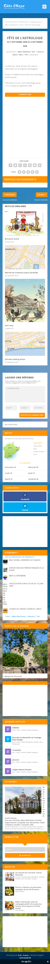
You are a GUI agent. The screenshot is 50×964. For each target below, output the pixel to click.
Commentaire (25, 94)
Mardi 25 (8, 479)
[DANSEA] (8, 729)
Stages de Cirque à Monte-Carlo (25, 609)
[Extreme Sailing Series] (25, 344)
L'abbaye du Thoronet (12, 676)
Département (11, 822)
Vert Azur (9, 325)
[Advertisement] (25, 129)
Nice (33, 52)
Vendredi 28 (33, 479)
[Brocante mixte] (25, 223)
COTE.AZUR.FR (25, 958)
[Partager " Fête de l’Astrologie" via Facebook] (10, 165)
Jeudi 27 (31, 473)
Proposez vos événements (20, 179)
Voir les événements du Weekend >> (20, 557)
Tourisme (25, 825)
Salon (20, 54)
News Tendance (32, 730)
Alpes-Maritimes (24, 52)
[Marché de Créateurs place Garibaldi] (25, 257)
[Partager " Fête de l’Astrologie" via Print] (39, 165)
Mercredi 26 (33, 467)
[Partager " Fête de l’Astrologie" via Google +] (20, 165)
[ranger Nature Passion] (8, 771)
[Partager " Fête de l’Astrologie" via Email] (34, 165)
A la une (8, 820)
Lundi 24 (8, 473)
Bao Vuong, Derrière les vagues (24, 560)
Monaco (31, 616)
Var (38, 616)
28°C (10, 448)
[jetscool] (8, 761)
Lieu (27, 822)
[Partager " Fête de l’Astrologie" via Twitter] (15, 165)
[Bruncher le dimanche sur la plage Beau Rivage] (8, 739)
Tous (7, 616)
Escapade (21, 822)
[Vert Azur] (25, 300)
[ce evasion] (8, 752)
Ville (31, 825)
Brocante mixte (12, 239)
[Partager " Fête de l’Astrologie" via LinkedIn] (29, 165)
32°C (17, 450)
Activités (16, 820)
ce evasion (16, 750)
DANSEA (15, 728)
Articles (24, 730)
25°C (10, 456)
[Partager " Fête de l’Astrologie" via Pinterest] (25, 165)
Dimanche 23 (10, 467)
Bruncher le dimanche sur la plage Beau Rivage (26, 738)
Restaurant (16, 744)
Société (17, 825)
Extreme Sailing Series (15, 359)
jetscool (15, 760)
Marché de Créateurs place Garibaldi (21, 272)
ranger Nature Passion (21, 769)
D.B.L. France (23, 955)
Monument (35, 822)
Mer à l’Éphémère (17, 576)
